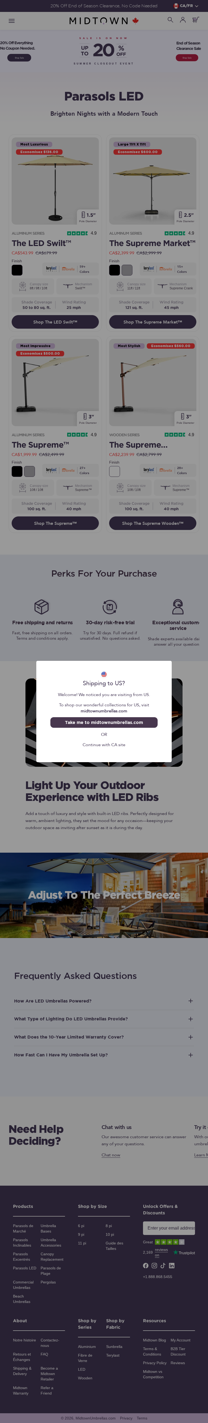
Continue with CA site (104, 744)
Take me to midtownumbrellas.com (104, 722)
